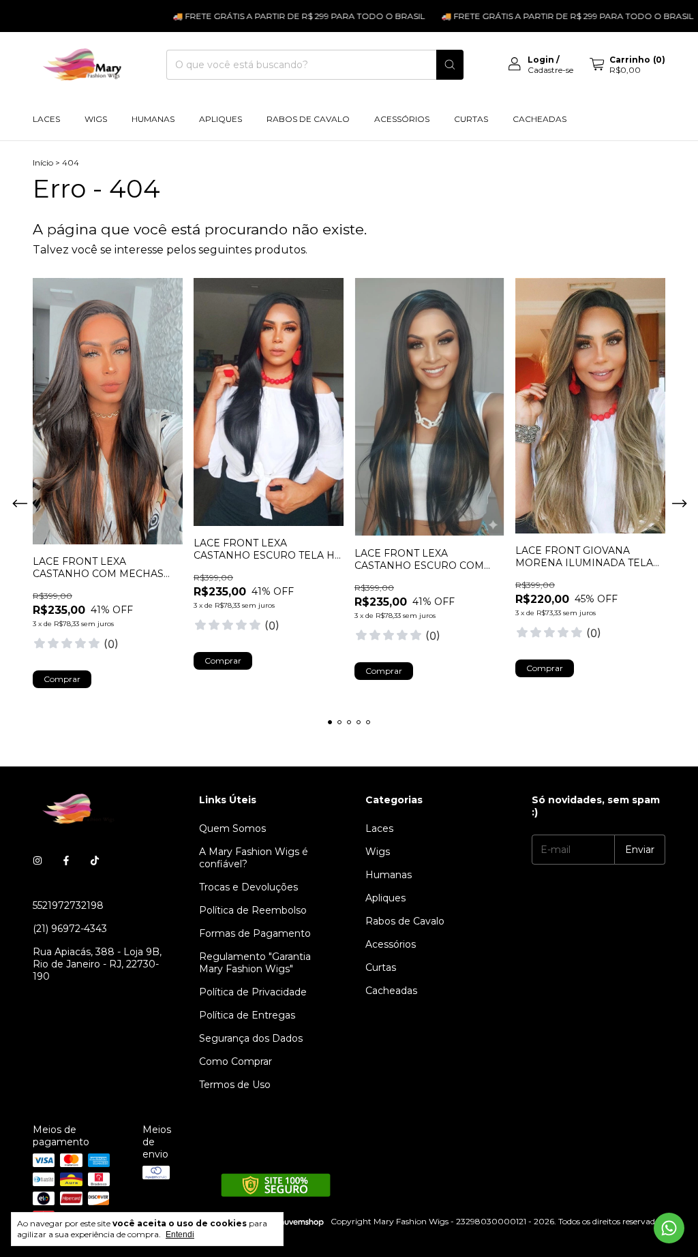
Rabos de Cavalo (308, 119)
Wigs (96, 119)
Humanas (153, 119)
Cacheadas (539, 119)
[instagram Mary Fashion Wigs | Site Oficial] (37, 860)
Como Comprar (235, 1061)
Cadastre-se (550, 70)
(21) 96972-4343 (70, 928)
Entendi (180, 1234)
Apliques (220, 119)
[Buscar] (450, 65)
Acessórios (401, 119)
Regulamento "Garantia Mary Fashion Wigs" (255, 962)
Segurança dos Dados (251, 1038)
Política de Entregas (247, 1015)
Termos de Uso (235, 1084)
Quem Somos (232, 828)
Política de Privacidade (253, 992)
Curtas (471, 119)
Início (43, 162)
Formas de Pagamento (255, 933)
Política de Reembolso (253, 910)
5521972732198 (68, 905)
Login (541, 60)
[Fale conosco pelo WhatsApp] (669, 1228)
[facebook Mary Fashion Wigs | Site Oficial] (66, 860)
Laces (46, 119)
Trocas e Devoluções (248, 887)
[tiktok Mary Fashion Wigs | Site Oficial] (95, 860)
